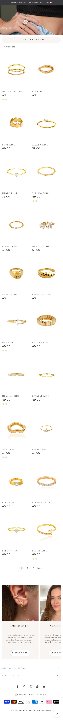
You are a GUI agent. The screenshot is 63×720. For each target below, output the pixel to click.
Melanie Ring (11, 396)
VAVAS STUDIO (26, 710)
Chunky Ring (40, 342)
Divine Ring (40, 551)
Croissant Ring (42, 294)
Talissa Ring (40, 193)
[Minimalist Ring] (16, 71)
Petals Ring (40, 449)
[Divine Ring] (46, 530)
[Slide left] (4, 2)
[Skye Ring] (16, 482)
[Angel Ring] (16, 274)
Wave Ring (9, 449)
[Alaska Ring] (46, 124)
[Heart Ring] (16, 172)
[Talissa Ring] (46, 172)
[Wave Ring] (16, 429)
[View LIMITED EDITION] (20, 603)
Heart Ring (9, 193)
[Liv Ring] (46, 71)
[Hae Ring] (16, 322)
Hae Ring (8, 342)
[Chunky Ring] (46, 322)
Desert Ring (10, 551)
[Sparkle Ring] (46, 375)
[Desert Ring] (16, 530)
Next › (40, 568)
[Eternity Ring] (46, 482)
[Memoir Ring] (46, 226)
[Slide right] (58, 2)
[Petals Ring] (46, 429)
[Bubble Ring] (16, 226)
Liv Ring (37, 91)
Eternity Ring (41, 503)
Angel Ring (9, 294)
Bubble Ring (10, 246)
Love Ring (8, 145)
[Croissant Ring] (46, 274)
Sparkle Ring (40, 396)
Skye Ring (8, 503)
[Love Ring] (16, 124)
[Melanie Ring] (16, 375)
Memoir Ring (40, 246)
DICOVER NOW (20, 653)
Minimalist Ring (13, 91)
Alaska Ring (40, 145)
